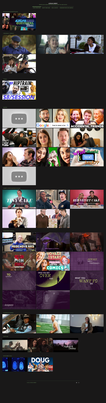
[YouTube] (76, 382)
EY (57, 3)
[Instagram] (78, 382)
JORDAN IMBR (52, 3)
